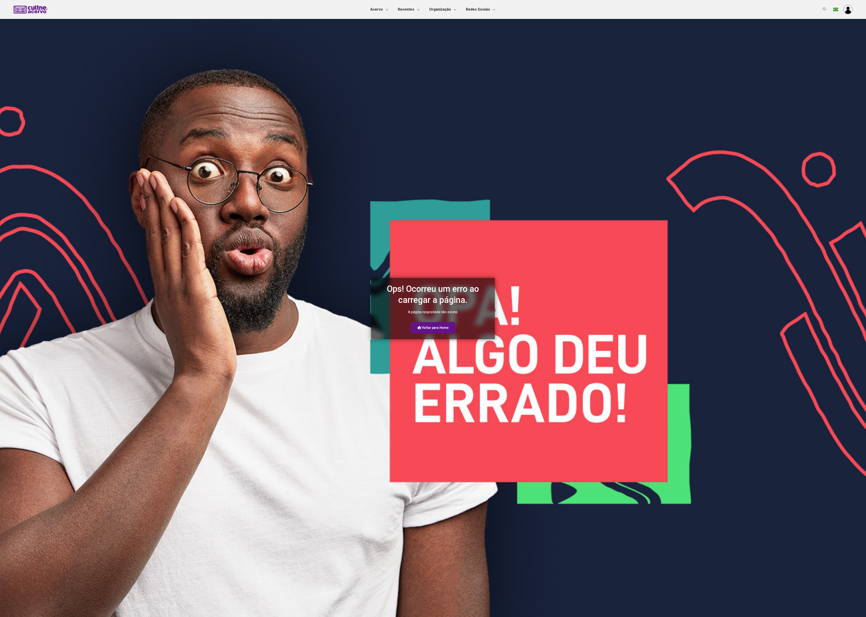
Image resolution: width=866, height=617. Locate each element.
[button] (380, 9)
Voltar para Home (435, 327)
